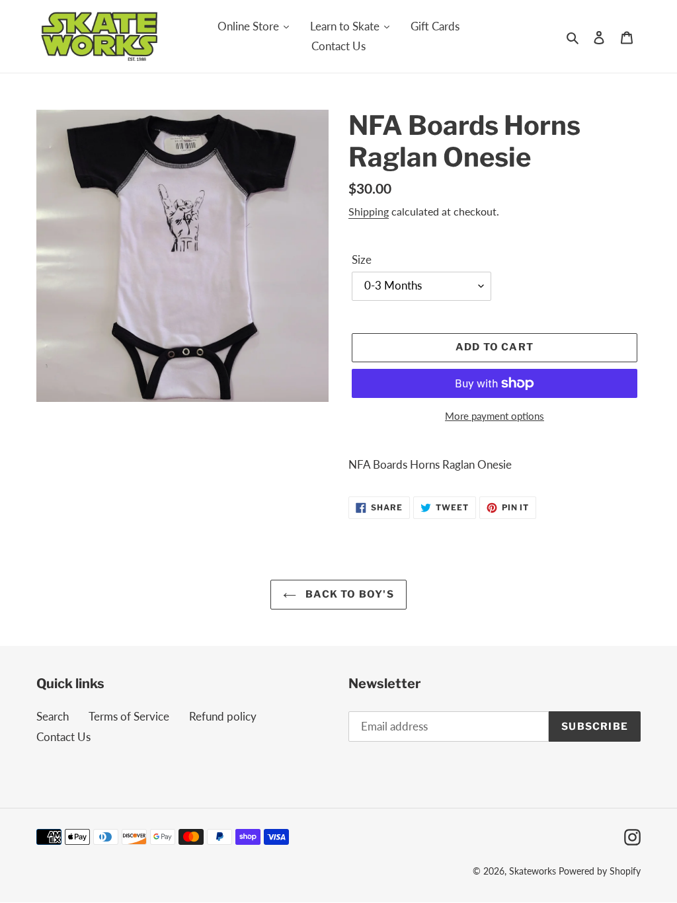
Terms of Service (129, 716)
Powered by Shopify (600, 871)
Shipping (368, 211)
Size (362, 259)
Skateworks (532, 871)
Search (52, 716)
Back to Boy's (348, 594)
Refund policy (223, 716)
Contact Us (63, 737)
